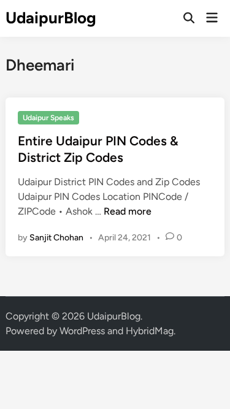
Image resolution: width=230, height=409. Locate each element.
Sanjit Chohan (56, 237)
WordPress (82, 331)
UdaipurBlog (51, 18)
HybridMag (150, 331)
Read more (127, 211)
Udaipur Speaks (48, 117)
